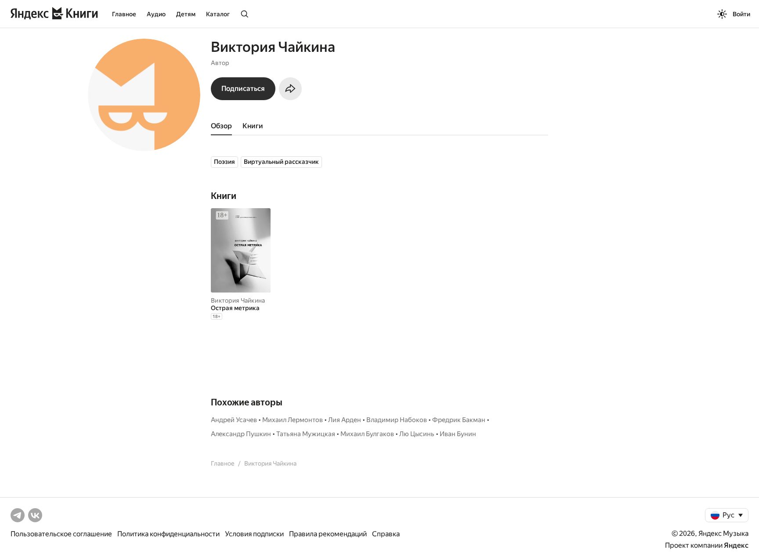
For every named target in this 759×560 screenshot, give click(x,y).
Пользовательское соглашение (61, 534)
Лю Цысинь (416, 434)
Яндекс (736, 545)
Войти (741, 14)
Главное (124, 14)
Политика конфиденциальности (168, 534)
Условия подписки (254, 534)
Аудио (156, 14)
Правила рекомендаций (328, 534)
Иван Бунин (458, 434)
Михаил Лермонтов (292, 420)
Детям (185, 14)
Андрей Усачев (234, 420)
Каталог (218, 14)
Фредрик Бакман (458, 420)
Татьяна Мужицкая (305, 434)
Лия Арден (344, 420)
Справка (386, 534)
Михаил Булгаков (367, 434)
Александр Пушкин (241, 434)
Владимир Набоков (396, 420)
